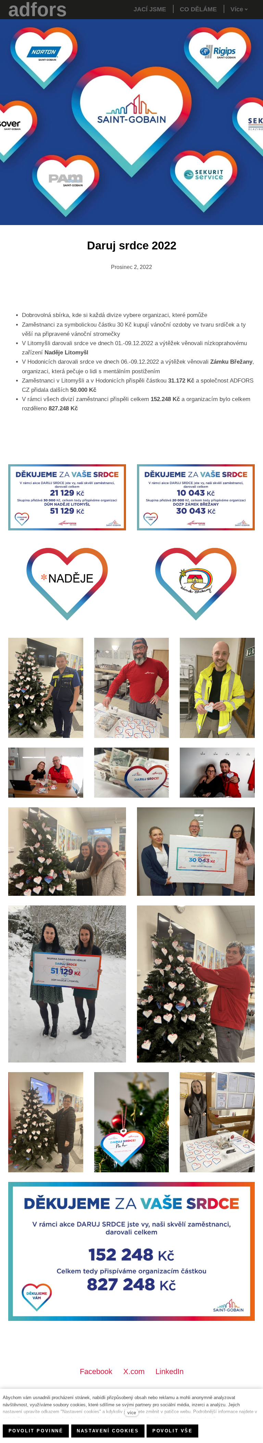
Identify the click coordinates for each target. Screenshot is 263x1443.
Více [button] (236, 9)
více (131, 1412)
